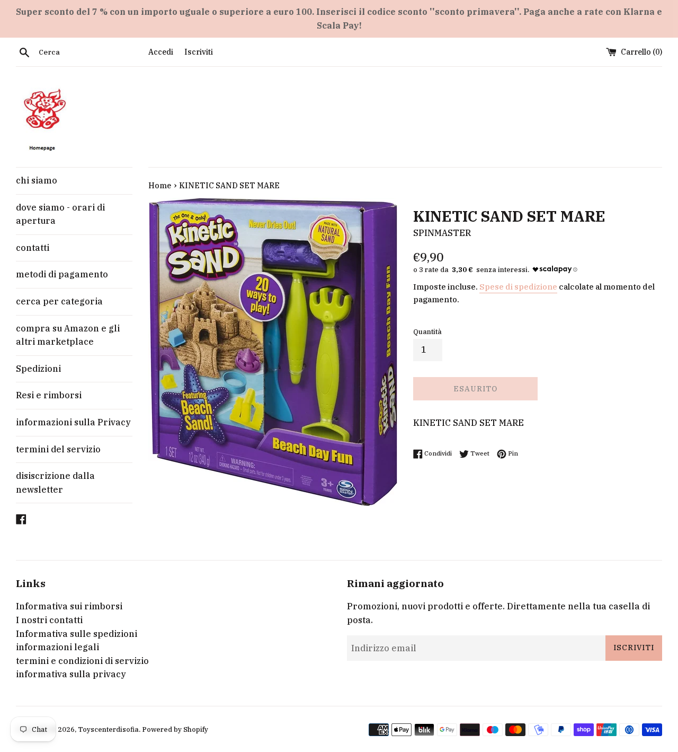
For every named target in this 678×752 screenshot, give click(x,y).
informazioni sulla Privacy (73, 422)
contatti (32, 247)
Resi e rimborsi (49, 395)
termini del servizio (58, 449)
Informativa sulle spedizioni (76, 633)
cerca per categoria (59, 301)
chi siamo (36, 180)
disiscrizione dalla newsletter (55, 482)
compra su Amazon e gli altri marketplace (68, 335)
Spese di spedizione (518, 287)
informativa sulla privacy (71, 674)
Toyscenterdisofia (108, 729)
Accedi (160, 52)
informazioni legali (57, 647)
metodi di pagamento (62, 274)
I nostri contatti (49, 620)
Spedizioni (38, 368)
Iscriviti (198, 52)
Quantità (427, 331)
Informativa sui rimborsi (69, 606)
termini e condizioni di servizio (82, 660)
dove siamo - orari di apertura (60, 214)
